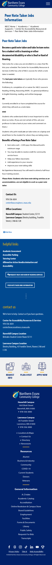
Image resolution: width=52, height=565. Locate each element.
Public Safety (26, 530)
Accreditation (26, 502)
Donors (26, 476)
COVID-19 (26, 468)
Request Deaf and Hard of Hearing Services (26, 274)
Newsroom (26, 443)
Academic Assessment (12, 251)
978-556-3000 (26, 411)
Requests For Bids (26, 534)
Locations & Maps (26, 433)
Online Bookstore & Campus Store (26, 506)
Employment (26, 514)
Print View (8, 232)
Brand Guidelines (26, 510)
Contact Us (26, 436)
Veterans (26, 480)
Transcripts (26, 538)
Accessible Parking (10, 254)
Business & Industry (26, 460)
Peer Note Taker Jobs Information (20, 285)
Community (26, 464)
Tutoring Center (9, 258)
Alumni (26, 456)
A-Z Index (26, 494)
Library (26, 526)
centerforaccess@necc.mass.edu (18, 202)
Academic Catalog (26, 498)
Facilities (26, 518)
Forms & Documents (26, 522)
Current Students (26, 472)
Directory (26, 440)
